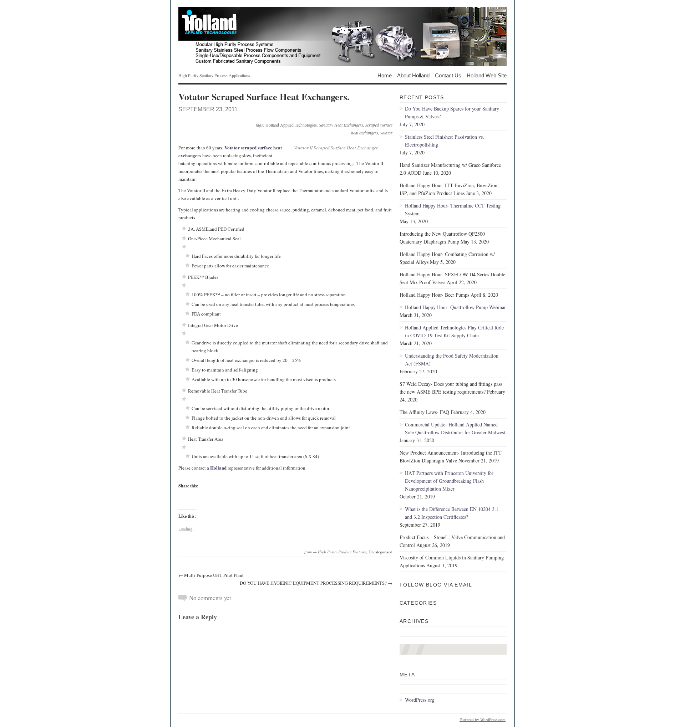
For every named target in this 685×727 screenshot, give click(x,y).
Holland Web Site (487, 75)
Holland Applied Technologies (291, 125)
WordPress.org (420, 699)
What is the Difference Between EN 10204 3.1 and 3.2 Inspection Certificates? (451, 513)
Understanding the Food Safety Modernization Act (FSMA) (451, 359)
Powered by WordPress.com (483, 719)
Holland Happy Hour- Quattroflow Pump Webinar (455, 307)
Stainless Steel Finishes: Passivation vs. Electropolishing (444, 140)
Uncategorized (380, 551)
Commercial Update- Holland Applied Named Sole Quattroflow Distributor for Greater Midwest (455, 428)
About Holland (413, 75)
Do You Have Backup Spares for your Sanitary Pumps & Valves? (452, 112)
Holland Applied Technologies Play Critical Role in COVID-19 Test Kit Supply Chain (454, 331)
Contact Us (448, 75)
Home (384, 75)
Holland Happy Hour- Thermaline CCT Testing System (453, 209)
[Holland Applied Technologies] (342, 36)
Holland (218, 467)
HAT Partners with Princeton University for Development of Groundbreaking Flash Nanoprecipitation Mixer (449, 481)
